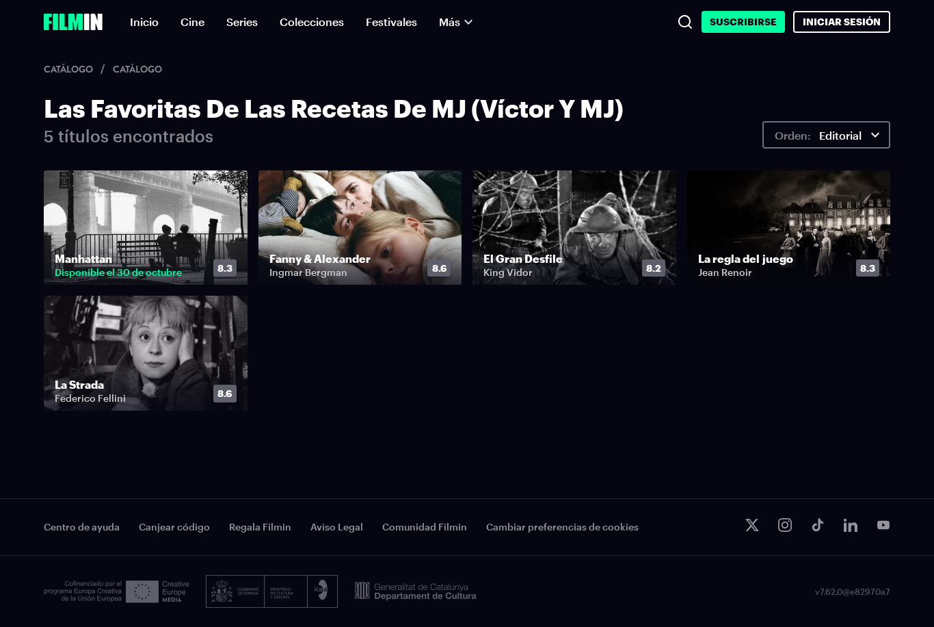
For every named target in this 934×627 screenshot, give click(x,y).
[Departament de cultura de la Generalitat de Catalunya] (416, 591)
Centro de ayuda (82, 527)
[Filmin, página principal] (73, 22)
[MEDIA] (117, 591)
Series (242, 21)
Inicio (144, 21)
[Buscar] (685, 22)
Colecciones (312, 21)
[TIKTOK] (818, 525)
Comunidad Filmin (424, 527)
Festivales (391, 21)
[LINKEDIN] (851, 525)
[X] (752, 525)
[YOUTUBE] (883, 525)
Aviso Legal (336, 527)
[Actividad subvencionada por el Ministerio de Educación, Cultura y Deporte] (272, 591)
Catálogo (69, 69)
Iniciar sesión (842, 21)
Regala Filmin (260, 527)
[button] (228, 268)
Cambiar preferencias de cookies (562, 527)
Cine (192, 21)
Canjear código (174, 527)
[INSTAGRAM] (785, 525)
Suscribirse (743, 21)
